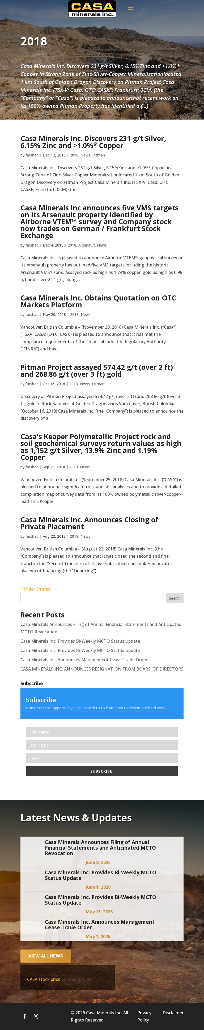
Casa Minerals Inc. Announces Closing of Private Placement (89, 523)
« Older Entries (35, 589)
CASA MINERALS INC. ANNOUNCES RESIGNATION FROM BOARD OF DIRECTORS (102, 669)
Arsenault (86, 245)
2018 (74, 155)
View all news (45, 956)
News (85, 155)
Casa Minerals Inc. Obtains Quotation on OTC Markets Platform (98, 301)
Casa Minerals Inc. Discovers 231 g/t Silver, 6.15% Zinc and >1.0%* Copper (93, 142)
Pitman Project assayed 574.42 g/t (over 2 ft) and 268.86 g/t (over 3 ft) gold (96, 370)
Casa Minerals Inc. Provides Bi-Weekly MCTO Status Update (80, 641)
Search (175, 598)
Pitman (98, 155)
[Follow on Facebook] (24, 1016)
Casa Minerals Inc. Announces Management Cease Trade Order (83, 660)
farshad (32, 155)
